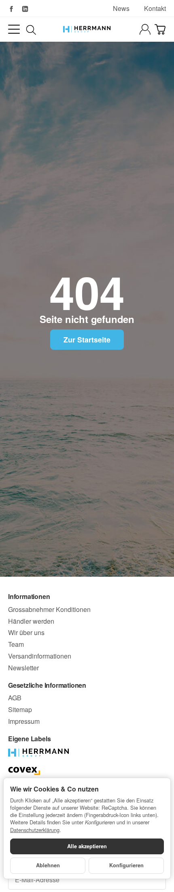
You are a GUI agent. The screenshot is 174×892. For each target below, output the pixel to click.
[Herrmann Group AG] (86, 29)
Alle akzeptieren (87, 846)
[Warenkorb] (160, 29)
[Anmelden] (145, 29)
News (121, 8)
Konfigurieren (126, 865)
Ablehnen (48, 865)
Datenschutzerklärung (34, 830)
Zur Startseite (87, 339)
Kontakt (155, 8)
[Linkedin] (25, 9)
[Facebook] (11, 9)
